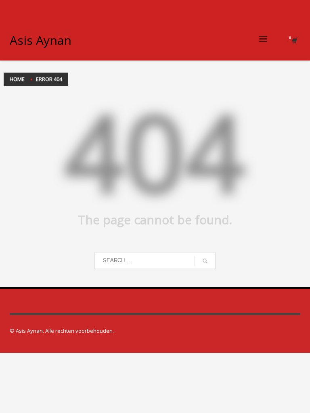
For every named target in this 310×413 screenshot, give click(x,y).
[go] (205, 260)
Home (17, 79)
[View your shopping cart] (293, 40)
